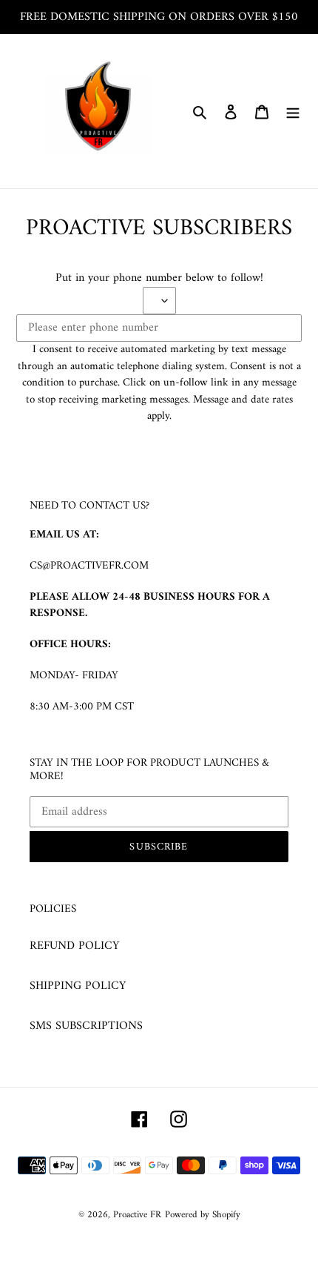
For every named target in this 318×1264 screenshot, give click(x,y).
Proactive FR (137, 1214)
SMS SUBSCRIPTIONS (86, 1026)
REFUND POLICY (74, 946)
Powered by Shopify (202, 1214)
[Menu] (292, 111)
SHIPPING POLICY (78, 986)
